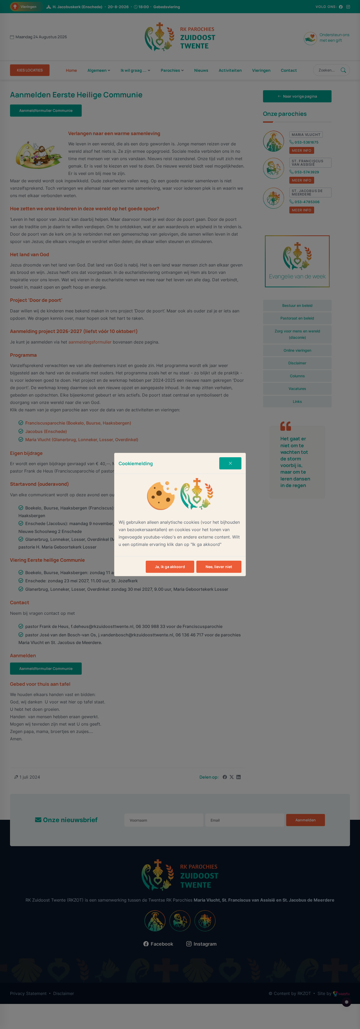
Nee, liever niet (219, 566)
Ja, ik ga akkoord (170, 566)
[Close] (230, 463)
